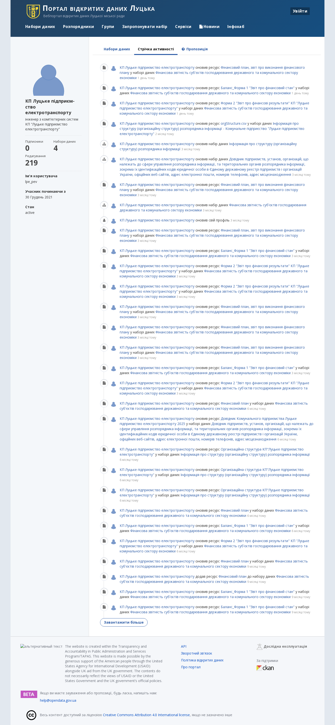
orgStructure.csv (233, 123)
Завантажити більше (124, 622)
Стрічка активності (156, 49)
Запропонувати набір (145, 26)
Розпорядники (78, 26)
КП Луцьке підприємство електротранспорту (157, 67)
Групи (108, 26)
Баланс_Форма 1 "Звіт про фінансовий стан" (258, 87)
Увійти (300, 11)
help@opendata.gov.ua (58, 700)
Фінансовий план (235, 403)
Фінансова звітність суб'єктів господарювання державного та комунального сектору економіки (210, 93)
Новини (211, 26)
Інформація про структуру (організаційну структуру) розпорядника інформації (245, 454)
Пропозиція (196, 49)
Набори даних (40, 26)
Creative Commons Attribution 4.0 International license (146, 714)
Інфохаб (235, 26)
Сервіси (183, 26)
